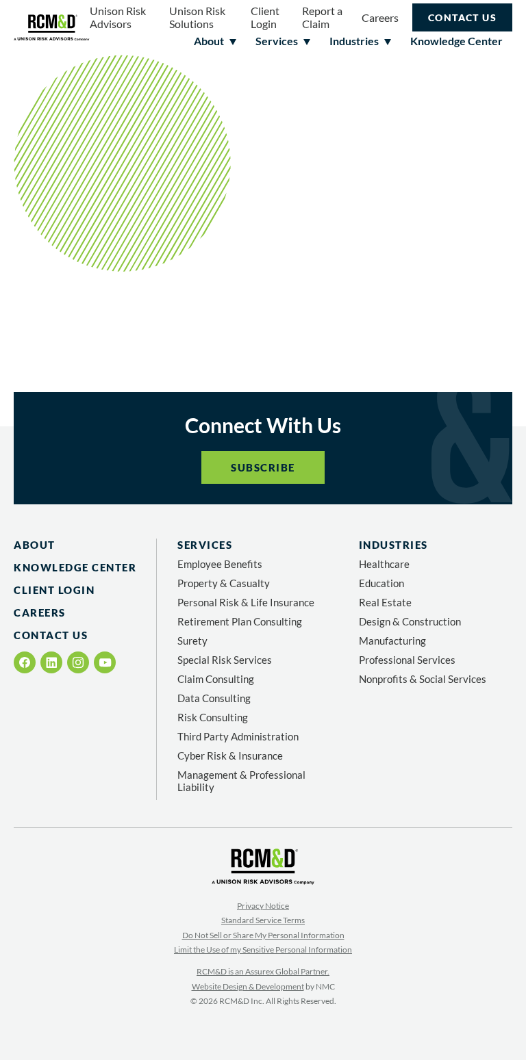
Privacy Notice (263, 906)
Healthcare (384, 564)
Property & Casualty (223, 583)
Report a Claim (322, 17)
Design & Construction (410, 621)
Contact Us (462, 17)
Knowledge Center (75, 567)
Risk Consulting (212, 717)
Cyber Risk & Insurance (230, 755)
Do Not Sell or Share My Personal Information (263, 935)
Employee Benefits (219, 564)
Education (381, 583)
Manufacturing (392, 640)
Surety (192, 640)
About (34, 545)
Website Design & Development (248, 986)
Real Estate (385, 602)
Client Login (265, 17)
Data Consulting (214, 698)
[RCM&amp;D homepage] (52, 27)
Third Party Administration (238, 736)
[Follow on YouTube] (105, 662)
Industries (393, 545)
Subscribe (263, 467)
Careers (380, 17)
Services (204, 545)
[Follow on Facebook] (25, 662)
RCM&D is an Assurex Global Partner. (263, 971)
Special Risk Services (224, 660)
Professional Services (407, 660)
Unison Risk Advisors (118, 17)
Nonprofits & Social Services (422, 679)
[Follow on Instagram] (78, 662)
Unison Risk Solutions (197, 17)
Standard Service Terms (263, 920)
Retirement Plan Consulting (239, 621)
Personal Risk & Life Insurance (245, 602)
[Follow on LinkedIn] (51, 662)
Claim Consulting (215, 679)
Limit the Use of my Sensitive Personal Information (263, 949)
